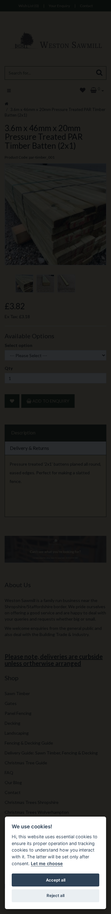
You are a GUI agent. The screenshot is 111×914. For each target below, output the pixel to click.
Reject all (55, 895)
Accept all (55, 880)
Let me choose (47, 863)
